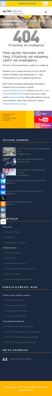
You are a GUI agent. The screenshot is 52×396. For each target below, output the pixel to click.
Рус (50, 3)
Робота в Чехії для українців (19, 326)
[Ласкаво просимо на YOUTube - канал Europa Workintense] (43, 119)
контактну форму (17, 97)
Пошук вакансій (13, 253)
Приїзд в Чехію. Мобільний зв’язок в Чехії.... (23, 191)
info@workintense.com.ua (15, 103)
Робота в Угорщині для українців (21, 337)
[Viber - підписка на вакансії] (43, 113)
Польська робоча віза (15, 305)
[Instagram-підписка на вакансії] (43, 125)
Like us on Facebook (20, 358)
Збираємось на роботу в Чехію (17, 201)
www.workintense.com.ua (14, 90)
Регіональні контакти (15, 242)
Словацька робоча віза (16, 311)
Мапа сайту (11, 258)
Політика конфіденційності (18, 279)
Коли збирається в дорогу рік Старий (31, 171)
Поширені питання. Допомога (20, 268)
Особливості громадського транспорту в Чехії (24, 180)
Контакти (9, 237)
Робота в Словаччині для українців (22, 331)
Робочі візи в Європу (15, 263)
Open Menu (3, 4)
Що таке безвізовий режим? (30, 159)
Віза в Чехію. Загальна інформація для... (33, 149)
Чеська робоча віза (14, 300)
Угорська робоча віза (15, 316)
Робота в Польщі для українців (20, 342)
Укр (45, 3)
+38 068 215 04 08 (27, 3)
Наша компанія (12, 232)
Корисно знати (12, 274)
